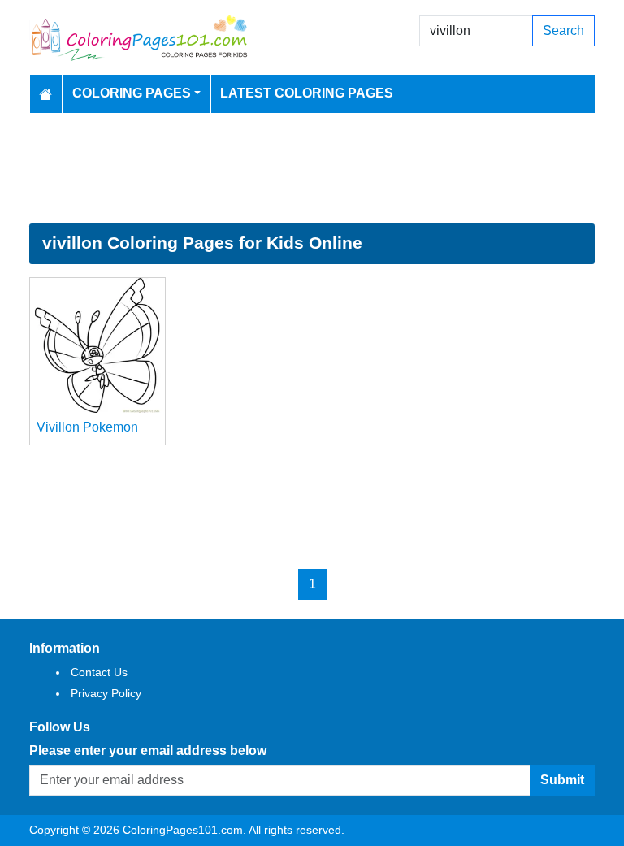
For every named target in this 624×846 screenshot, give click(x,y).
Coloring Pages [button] (131, 93)
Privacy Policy (106, 693)
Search (563, 30)
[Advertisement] (312, 168)
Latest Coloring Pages (306, 93)
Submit (562, 780)
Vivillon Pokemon (87, 427)
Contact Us (99, 672)
